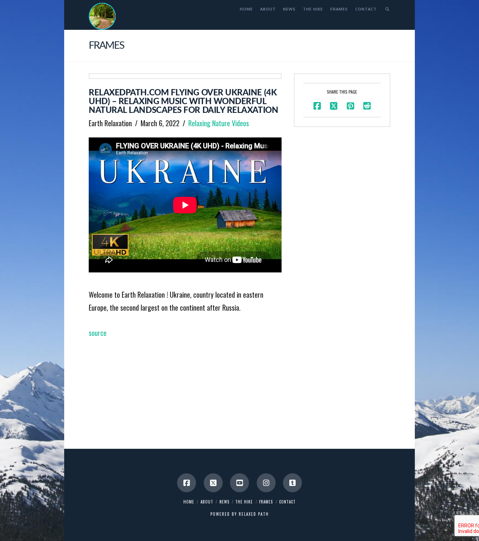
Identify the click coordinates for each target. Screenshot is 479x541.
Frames (266, 502)
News (224, 502)
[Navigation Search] (385, 9)
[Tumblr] (292, 482)
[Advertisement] (185, 388)
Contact (287, 502)
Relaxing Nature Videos (218, 123)
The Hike (244, 502)
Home (188, 502)
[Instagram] (266, 482)
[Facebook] (186, 482)
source (98, 332)
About (207, 502)
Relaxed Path (254, 514)
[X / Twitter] (213, 482)
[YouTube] (239, 482)
